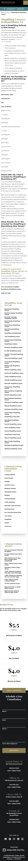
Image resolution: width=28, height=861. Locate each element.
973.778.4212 (14, 784)
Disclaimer (17, 859)
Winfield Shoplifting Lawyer (13, 448)
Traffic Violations (10, 502)
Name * (4, 711)
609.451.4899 (14, 801)
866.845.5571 (15, 9)
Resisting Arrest (9, 509)
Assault (7, 522)
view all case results (14, 690)
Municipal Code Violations (13, 505)
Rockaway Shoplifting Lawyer (14, 409)
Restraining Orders (10, 492)
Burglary (7, 495)
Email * (4, 720)
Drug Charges (9, 478)
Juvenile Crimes (10, 485)
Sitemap (10, 859)
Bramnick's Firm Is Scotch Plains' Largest (12, 587)
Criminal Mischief (10, 498)
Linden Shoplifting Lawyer (13, 376)
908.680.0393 (14, 819)
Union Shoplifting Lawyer (12, 427)
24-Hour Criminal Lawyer (12, 583)
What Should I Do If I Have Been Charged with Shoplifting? (13, 559)
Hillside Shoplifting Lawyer (13, 369)
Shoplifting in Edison (11, 344)
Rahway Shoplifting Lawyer (13, 406)
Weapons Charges (10, 488)
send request (14, 750)
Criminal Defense (10, 474)
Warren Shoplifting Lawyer (13, 438)
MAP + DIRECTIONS (14, 771)
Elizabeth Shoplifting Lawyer (13, 347)
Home (3, 12)
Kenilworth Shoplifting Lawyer (14, 373)
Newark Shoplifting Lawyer (13, 395)
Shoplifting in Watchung (12, 434)
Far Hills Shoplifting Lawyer (13, 351)
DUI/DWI (7, 481)
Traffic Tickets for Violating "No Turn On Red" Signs (13, 576)
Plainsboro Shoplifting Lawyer (14, 402)
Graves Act (8, 526)
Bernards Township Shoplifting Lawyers (11, 317)
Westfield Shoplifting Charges (14, 445)
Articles (8, 12)
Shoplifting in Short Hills (12, 416)
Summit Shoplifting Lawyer (13, 424)
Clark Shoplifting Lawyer (12, 336)
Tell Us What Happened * (10, 743)
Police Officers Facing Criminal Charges (11, 580)
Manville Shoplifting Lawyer (13, 380)
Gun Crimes (8, 516)
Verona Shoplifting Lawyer (13, 431)
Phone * (4, 729)
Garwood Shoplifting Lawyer (13, 358)
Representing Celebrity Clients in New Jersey (12, 591)
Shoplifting (8, 519)
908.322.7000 (14, 768)
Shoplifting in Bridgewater (13, 333)
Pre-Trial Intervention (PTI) (13, 512)
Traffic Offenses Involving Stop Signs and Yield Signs (13, 572)
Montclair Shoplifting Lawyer (13, 383)
